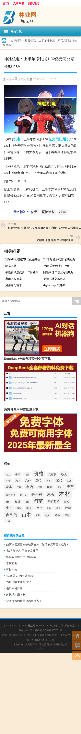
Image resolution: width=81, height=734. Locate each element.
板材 (17, 501)
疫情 (19, 508)
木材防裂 (11, 563)
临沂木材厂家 (14, 588)
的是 (39, 508)
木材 (64, 493)
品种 (28, 480)
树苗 (38, 500)
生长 (9, 507)
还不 (57, 515)
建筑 (40, 487)
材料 (8, 501)
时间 (59, 487)
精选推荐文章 (72, 625)
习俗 (27, 474)
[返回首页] (76, 635)
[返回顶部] (76, 655)
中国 (17, 474)
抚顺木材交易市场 (54, 279)
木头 (50, 494)
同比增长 (63, 139)
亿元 (52, 139)
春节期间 (10, 494)
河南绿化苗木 (13, 285)
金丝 (8, 521)
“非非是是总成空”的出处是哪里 (61, 259)
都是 (67, 515)
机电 (16, 139)
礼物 (49, 508)
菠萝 (38, 515)
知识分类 (33, 3)
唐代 (38, 480)
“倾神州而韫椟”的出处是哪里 (22, 259)
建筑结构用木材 (15, 594)
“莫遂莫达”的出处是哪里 (21, 576)
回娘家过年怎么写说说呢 (58, 272)
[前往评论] (76, 645)
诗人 (47, 515)
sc (13, 79)
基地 (48, 480)
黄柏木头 (11, 569)
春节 (70, 486)
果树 (27, 501)
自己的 (11, 514)
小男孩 (40, 648)
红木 (58, 508)
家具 (9, 486)
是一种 (36, 494)
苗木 (26, 514)
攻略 (49, 487)
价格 (39, 473)
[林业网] (40, 16)
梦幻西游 (53, 501)
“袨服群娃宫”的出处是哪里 (22, 550)
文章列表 (18, 3)
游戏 (66, 501)
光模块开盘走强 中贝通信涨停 (55, 240)
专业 (8, 474)
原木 (17, 480)
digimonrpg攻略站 (54, 285)
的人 (29, 507)
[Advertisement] (40, 693)
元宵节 (52, 474)
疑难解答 (35, 630)
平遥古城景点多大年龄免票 (21, 272)
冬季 (8, 480)
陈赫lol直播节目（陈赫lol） (22, 557)
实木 (69, 480)
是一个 (23, 494)
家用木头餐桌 (13, 279)
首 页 (6, 3)
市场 (29, 486)
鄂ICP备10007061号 (51, 630)
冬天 (64, 474)
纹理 (68, 508)
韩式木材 (10, 266)
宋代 (59, 480)
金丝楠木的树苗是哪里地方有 (24, 601)
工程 (19, 487)
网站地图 (23, 630)
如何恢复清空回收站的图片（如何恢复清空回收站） (37, 544)
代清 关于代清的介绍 (56, 266)
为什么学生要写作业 (18, 582)
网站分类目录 (56, 625)
